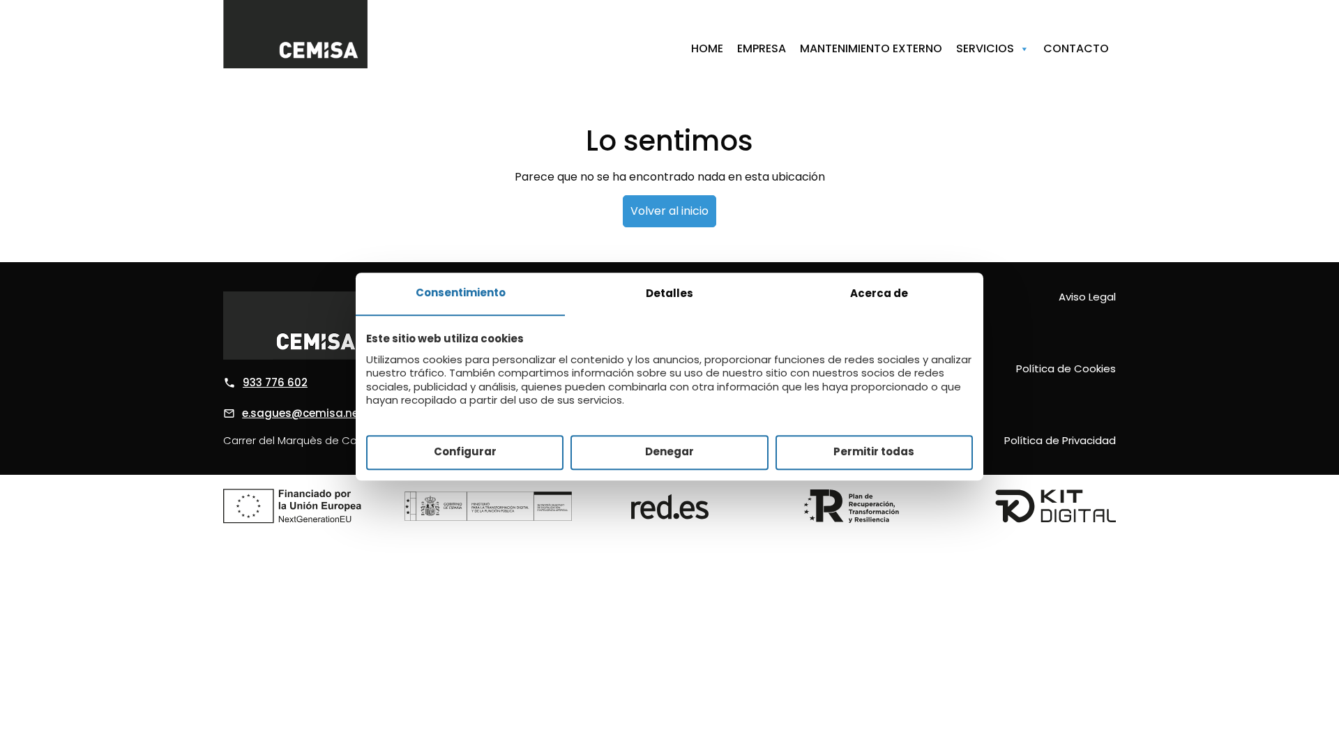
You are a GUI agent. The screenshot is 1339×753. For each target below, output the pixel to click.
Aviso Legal (1087, 296)
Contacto (1076, 48)
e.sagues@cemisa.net (302, 413)
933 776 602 (275, 382)
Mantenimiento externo (871, 48)
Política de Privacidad (1060, 440)
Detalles (669, 293)
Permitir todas (873, 452)
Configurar (465, 452)
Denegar (669, 452)
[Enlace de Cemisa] (295, 34)
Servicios (985, 48)
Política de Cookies (1066, 368)
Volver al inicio (669, 211)
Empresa (761, 48)
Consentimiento (461, 292)
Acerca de (879, 293)
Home (707, 48)
